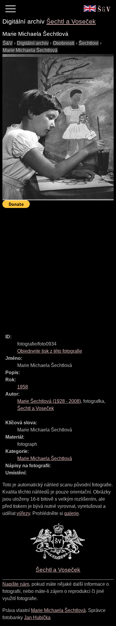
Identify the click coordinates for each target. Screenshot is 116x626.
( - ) (49, 401)
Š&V (7, 43)
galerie (71, 513)
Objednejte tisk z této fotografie (49, 351)
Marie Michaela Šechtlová (30, 50)
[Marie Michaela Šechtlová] (58, 127)
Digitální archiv (32, 43)
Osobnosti (63, 43)
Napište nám (15, 584)
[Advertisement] (58, 268)
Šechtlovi (88, 43)
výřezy (23, 513)
